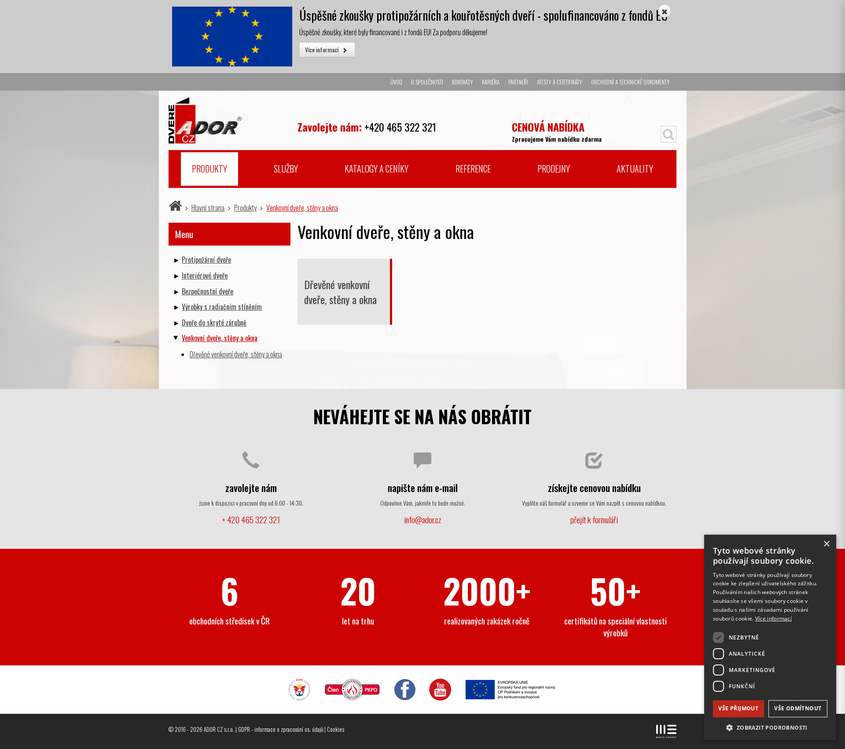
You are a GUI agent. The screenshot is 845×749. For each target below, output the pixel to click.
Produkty (209, 168)
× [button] (826, 544)
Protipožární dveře (206, 259)
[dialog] (770, 637)
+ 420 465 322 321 (251, 519)
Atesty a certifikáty (559, 81)
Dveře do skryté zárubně (214, 322)
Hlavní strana (207, 207)
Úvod (396, 81)
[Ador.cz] (229, 117)
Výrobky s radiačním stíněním (222, 306)
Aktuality (635, 168)
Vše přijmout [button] (738, 708)
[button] (770, 727)
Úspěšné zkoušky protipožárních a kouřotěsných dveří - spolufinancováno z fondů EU (483, 15)
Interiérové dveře (205, 275)
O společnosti (427, 81)
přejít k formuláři (594, 519)
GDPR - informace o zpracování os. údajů (280, 729)
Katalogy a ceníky (376, 168)
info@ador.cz (422, 519)
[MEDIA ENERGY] (666, 731)
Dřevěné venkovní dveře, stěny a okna (340, 291)
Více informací (322, 49)
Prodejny (553, 168)
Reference (473, 168)
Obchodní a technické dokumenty (630, 81)
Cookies (335, 729)
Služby (286, 168)
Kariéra (491, 81)
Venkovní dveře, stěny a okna (302, 207)
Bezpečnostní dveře (207, 291)
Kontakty (462, 81)
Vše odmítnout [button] (797, 708)
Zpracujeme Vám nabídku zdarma (557, 131)
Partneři (518, 81)
